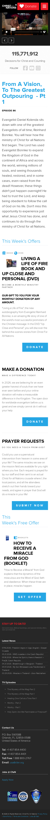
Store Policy (7, 816)
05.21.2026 (23, 654)
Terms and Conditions (20, 816)
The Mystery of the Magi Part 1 (21, 694)
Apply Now (7, 779)
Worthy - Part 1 (13, 707)
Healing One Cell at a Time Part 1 (22, 698)
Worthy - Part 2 (14, 703)
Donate (31, 6)
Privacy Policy (42, 814)
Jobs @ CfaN (34, 816)
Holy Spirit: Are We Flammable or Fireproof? (27, 712)
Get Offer (30, 597)
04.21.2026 (22, 664)
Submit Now (30, 505)
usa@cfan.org (17, 762)
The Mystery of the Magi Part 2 (21, 689)
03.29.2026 (24, 673)
